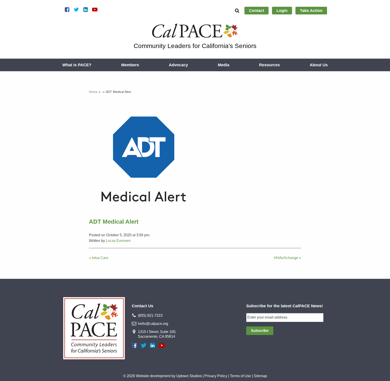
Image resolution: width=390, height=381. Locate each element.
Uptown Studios (189, 376)
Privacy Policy (215, 376)
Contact (256, 10)
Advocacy (178, 65)
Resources (269, 65)
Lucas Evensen (118, 241)
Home (93, 92)
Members (130, 65)
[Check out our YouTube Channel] (162, 345)
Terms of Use (240, 376)
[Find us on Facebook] (134, 345)
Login (282, 10)
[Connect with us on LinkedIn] (152, 345)
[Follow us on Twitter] (143, 345)
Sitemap (260, 376)
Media (223, 65)
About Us (319, 65)
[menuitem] (256, 10)
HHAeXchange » (287, 258)
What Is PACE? (76, 65)
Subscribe (260, 331)
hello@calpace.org (153, 324)
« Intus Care (98, 258)
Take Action (311, 10)
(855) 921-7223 (150, 315)
